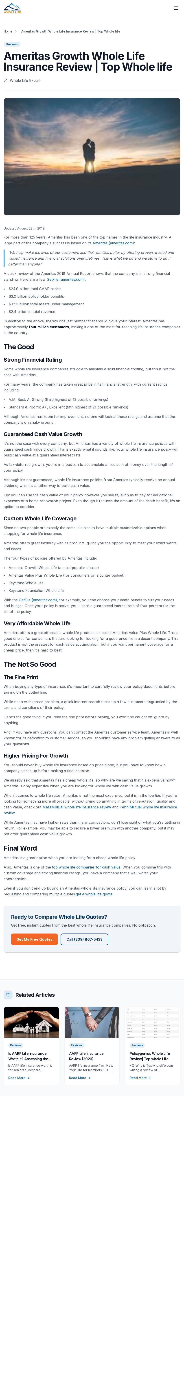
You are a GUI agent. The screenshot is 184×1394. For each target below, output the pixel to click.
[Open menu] (175, 8)
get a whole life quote (94, 894)
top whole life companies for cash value (86, 867)
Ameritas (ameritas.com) (113, 243)
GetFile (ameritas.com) (66, 279)
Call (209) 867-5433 (84, 939)
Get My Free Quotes (34, 939)
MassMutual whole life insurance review (76, 807)
